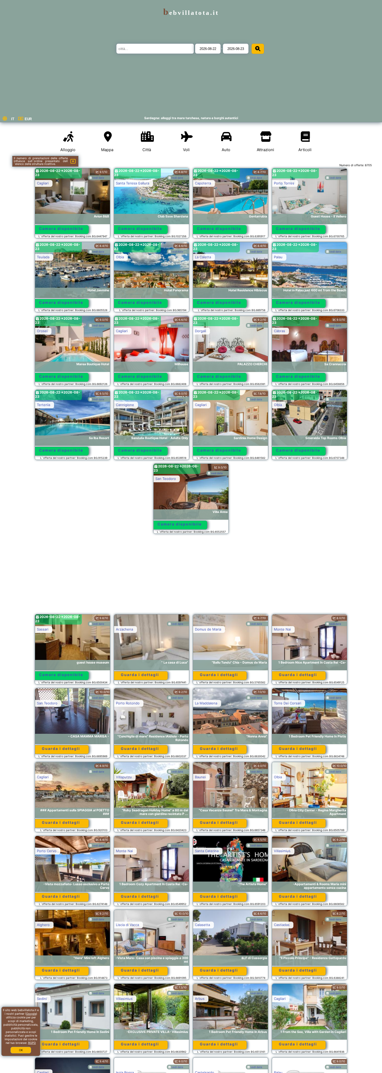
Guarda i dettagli (140, 674)
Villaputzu (124, 777)
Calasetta (202, 925)
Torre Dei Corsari (287, 703)
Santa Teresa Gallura (132, 183)
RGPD (32, 1043)
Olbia (120, 257)
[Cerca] (257, 48)
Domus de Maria (208, 629)
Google (31, 1014)
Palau (278, 257)
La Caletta (203, 257)
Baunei (200, 777)
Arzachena (124, 629)
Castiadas (281, 925)
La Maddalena (206, 703)
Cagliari (43, 183)
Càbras (279, 331)
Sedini (42, 999)
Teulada (43, 257)
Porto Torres (284, 183)
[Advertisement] (191, 576)
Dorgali (200, 331)
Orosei (42, 331)
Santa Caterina (207, 851)
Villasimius (282, 851)
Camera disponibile (61, 228)
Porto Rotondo (128, 703)
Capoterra (203, 183)
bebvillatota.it (191, 12)
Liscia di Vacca (127, 925)
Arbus (200, 999)
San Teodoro (165, 479)
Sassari (42, 629)
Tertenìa (43, 405)
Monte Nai (282, 629)
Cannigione (125, 405)
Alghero (43, 925)
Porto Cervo (46, 851)
